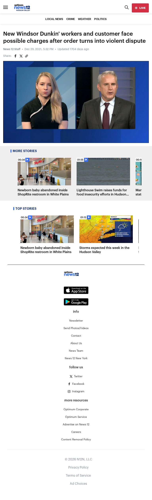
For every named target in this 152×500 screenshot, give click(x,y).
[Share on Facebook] (15, 56)
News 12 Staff (11, 49)
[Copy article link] (26, 56)
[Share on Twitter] (21, 56)
